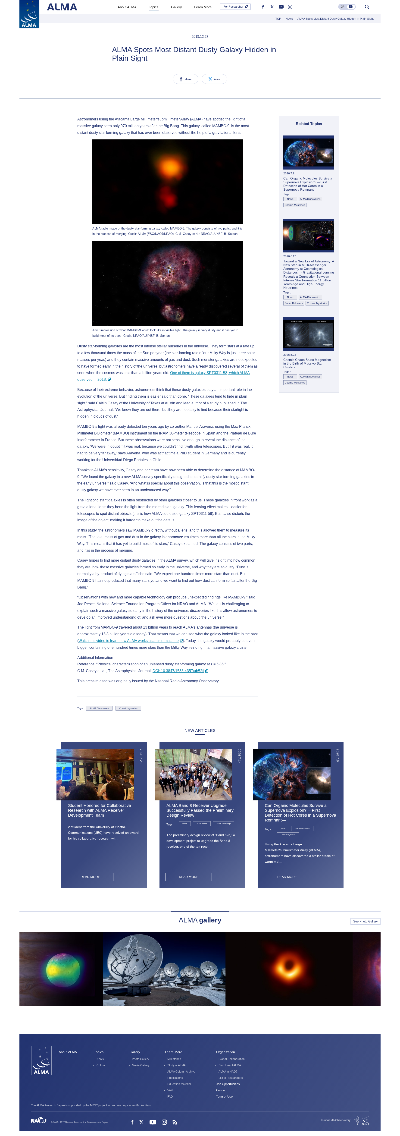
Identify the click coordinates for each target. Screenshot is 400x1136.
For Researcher (233, 6)
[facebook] (262, 6)
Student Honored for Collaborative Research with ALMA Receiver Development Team (99, 810)
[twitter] (272, 6)
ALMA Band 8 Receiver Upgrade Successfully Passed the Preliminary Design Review (200, 810)
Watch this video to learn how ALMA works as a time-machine (128, 641)
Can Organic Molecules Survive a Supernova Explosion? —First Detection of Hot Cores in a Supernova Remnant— (300, 812)
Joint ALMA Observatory (335, 1120)
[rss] (175, 1122)
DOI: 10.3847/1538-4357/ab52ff (178, 671)
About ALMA (68, 1052)
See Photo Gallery (365, 921)
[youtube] (281, 6)
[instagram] (290, 6)
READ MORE (90, 877)
